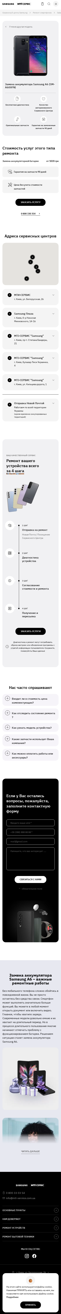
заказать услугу (30, 202)
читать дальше (30, 1151)
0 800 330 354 (28, 213)
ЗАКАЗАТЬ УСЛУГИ (30, 631)
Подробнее (12, 1297)
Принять (30, 1304)
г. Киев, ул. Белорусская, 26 (31, 1272)
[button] (30, 262)
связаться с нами (30, 879)
